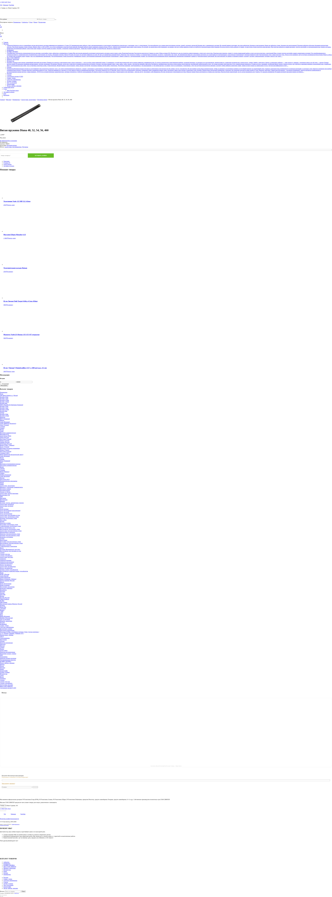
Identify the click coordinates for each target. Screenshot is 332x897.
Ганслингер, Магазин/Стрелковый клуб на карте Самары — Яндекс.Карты (166, 765)
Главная (5, 42)
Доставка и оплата (8, 92)
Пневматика (17, 22)
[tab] (167, 161)
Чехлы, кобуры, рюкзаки (14, 86)
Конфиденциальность (15, 824)
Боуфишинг (10, 50)
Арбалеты (25, 22)
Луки (30, 22)
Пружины (25, 147)
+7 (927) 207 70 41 (5, 2)
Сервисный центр (8, 87)
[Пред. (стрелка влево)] (0, 896)
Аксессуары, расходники (28, 99)
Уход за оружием (12, 82)
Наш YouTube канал (13, 90)
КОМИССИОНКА (12, 51)
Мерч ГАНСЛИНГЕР (13, 58)
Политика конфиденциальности (9, 818)
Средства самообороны (14, 79)
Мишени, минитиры (13, 59)
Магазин (6, 44)
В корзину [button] (10, 271)
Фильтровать (4, 385)
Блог (4, 93)
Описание (6, 161)
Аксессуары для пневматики (13, 147)
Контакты (6, 95)
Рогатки (9, 73)
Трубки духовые (12, 81)
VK (1, 5)
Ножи (35, 22)
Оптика (9, 67)
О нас (5, 89)
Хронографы (11, 84)
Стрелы (9, 75)
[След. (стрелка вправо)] (2, 896)
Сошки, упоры (11, 78)
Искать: (2, 891)
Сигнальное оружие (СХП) (15, 76)
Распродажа (42, 22)
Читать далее (11, 205)
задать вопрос (7, 164)
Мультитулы (10, 61)
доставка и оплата (8, 166)
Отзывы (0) (6, 163)
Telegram (5, 5)
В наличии (5, 384)
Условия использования (4, 825)
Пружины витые (42, 99)
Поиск (23, 891)
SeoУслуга (16, 893)
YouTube (11, 5)
